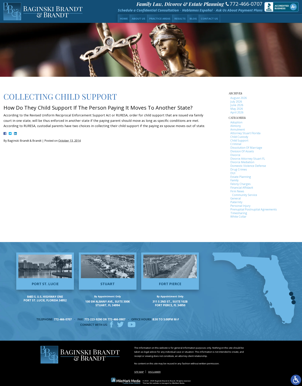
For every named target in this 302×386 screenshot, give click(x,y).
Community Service (244, 195)
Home (124, 18)
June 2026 (236, 105)
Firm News (237, 191)
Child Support (239, 140)
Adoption (236, 122)
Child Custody (239, 137)
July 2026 (236, 101)
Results (180, 18)
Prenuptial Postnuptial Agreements (253, 209)
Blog (193, 18)
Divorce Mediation (242, 162)
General (235, 198)
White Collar (238, 216)
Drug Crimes (238, 169)
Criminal (235, 144)
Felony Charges (240, 184)
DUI (232, 173)
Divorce (235, 155)
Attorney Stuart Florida (245, 133)
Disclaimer (154, 371)
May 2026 (236, 109)
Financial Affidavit (241, 188)
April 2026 (236, 112)
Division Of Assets (242, 151)
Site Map (139, 371)
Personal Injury (240, 206)
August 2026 (238, 98)
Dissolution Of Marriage (246, 148)
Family (234, 180)
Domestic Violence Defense (248, 166)
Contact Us (209, 18)
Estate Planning (240, 177)
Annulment (237, 129)
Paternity (236, 202)
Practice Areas (159, 18)
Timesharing (238, 213)
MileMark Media (178, 383)
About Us (138, 18)
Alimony (235, 126)
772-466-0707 (246, 3)
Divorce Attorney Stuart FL (247, 159)
